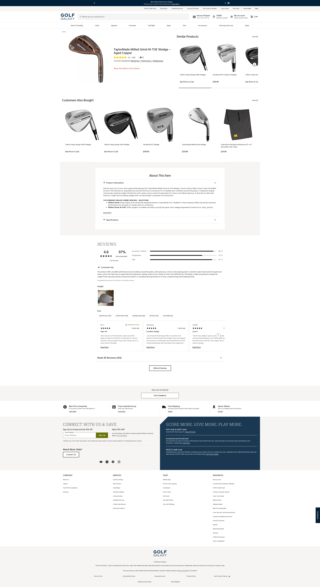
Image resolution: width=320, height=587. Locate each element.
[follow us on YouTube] (101, 462)
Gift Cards (236, 9)
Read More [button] (107, 213)
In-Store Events (117, 496)
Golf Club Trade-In (119, 508)
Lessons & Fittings (193, 9)
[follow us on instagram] (119, 462)
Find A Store (167, 492)
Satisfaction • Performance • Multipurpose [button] (147, 61)
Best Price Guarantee (219, 508)
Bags (169, 25)
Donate (220, 412)
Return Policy (217, 500)
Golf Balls (151, 25)
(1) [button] (143, 57)
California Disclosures (144, 582)
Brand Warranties (218, 529)
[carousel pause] (228, 3)
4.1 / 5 (221, 255)
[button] (254, 64)
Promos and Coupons (170, 484)
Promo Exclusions (218, 521)
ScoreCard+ (164, 9)
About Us (66, 480)
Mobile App (167, 480)
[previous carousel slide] (94, 3)
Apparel (114, 25)
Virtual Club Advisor (119, 504)
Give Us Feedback (218, 541)
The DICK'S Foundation (70, 488)
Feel (133, 260)
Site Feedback (175, 582)
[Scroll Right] (218, 335)
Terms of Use (98, 576)
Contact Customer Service (221, 492)
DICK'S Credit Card (219, 488)
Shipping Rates (217, 504)
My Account (217, 480)
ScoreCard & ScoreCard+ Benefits (223, 484)
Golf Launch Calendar (210, 9)
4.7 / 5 (220, 260)
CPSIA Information (219, 537)
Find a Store (225, 9)
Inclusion (66, 492)
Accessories (202, 25)
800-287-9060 (183, 571)
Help (256, 9)
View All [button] (255, 36)
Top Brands (166, 488)
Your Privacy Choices (220, 576)
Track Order (247, 9)
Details (170, 412)
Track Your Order (218, 496)
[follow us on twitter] (107, 462)
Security (215, 533)
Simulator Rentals (118, 492)
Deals (247, 25)
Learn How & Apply (212, 454)
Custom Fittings (118, 480)
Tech (184, 25)
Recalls (215, 525)
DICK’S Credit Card (150, 9)
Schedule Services (177, 9)
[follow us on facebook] (113, 462)
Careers (65, 484)
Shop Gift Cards (191, 432)
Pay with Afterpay (169, 504)
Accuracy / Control (139, 251)
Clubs (97, 25)
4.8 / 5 (220, 251)
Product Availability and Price (222, 517)
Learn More (72, 412)
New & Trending (77, 25)
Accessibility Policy (129, 576)
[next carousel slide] (225, 3)
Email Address (69, 432)
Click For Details (121, 436)
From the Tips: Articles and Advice (224, 513)
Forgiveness (136, 255)
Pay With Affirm (168, 500)
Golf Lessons (117, 484)
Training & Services (226, 25)
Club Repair (116, 488)
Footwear (132, 25)
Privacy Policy (191, 576)
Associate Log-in (160, 576)
